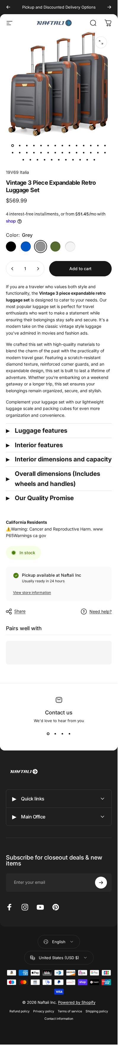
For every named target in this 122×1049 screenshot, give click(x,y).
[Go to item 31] (44, 159)
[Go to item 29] (30, 159)
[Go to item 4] (41, 145)
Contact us (59, 712)
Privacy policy (43, 1011)
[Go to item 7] (62, 145)
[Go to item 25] (90, 152)
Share (19, 611)
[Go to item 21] (62, 152)
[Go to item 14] (12, 152)
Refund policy (19, 1011)
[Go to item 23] (76, 152)
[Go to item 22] (69, 152)
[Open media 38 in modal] (101, 42)
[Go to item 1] (19, 145)
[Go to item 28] (23, 159)
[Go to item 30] (37, 159)
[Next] (109, 7)
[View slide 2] (55, 733)
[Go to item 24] (83, 152)
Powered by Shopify (76, 1002)
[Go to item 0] (12, 145)
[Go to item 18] (41, 152)
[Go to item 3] (34, 145)
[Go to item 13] (105, 145)
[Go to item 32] (51, 159)
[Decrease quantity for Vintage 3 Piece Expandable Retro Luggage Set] (12, 268)
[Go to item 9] (76, 145)
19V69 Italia (17, 172)
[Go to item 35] (73, 159)
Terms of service (70, 1011)
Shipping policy (97, 1011)
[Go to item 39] (94, 159)
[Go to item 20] (55, 152)
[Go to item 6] (55, 145)
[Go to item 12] (98, 145)
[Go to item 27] (105, 152)
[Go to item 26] (98, 152)
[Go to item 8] (69, 145)
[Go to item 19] (48, 152)
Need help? (100, 611)
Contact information (58, 1019)
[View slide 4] (69, 733)
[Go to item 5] (48, 145)
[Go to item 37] (87, 159)
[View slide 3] (62, 733)
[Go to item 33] (58, 159)
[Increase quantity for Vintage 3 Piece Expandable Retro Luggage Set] (38, 268)
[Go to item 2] (26, 145)
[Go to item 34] (66, 159)
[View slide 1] (48, 733)
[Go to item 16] (26, 152)
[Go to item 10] (83, 145)
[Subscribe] (101, 883)
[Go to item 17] (34, 152)
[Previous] (8, 7)
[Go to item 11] (90, 145)
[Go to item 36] (80, 159)
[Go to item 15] (19, 152)
